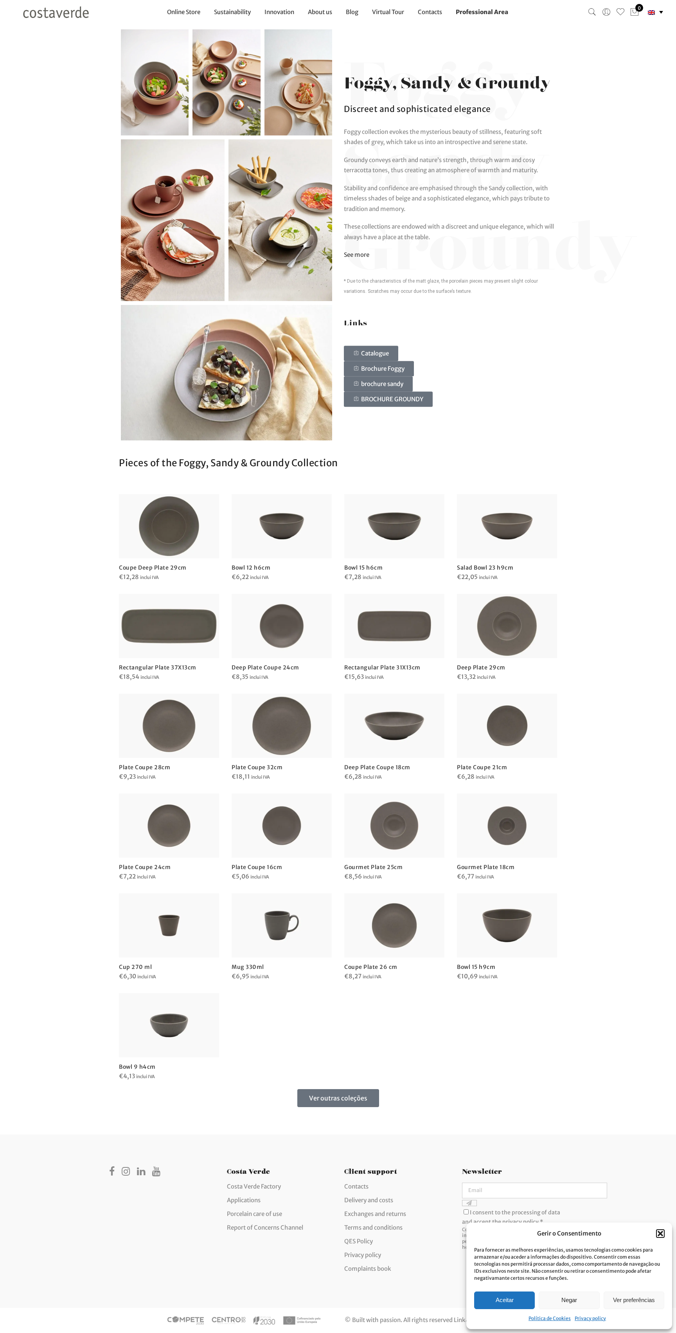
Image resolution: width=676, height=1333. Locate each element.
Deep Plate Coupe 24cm (265, 667)
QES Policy (358, 1241)
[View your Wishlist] (620, 12)
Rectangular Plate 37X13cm (157, 667)
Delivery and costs (368, 1200)
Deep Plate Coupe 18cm (377, 767)
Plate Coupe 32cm (257, 767)
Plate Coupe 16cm (257, 867)
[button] (660, 1233)
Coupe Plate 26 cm (370, 966)
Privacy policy (590, 1318)
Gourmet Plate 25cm (373, 867)
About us (320, 12)
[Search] (592, 12)
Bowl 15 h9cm (476, 966)
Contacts (430, 12)
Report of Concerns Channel (265, 1227)
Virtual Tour (388, 12)
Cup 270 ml (135, 966)
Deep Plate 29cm (481, 667)
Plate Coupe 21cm (482, 767)
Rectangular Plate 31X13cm (382, 667)
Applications (244, 1200)
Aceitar (505, 1300)
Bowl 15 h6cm (363, 567)
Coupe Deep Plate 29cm (153, 567)
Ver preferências (634, 1300)
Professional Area (482, 12)
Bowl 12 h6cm (251, 567)
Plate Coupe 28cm (144, 767)
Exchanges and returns (375, 1214)
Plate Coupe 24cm (145, 867)
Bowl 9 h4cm (137, 1066)
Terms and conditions (373, 1227)
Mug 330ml (248, 966)
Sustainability (232, 12)
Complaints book (367, 1268)
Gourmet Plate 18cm (485, 867)
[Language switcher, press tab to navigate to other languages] (655, 12)
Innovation (279, 12)
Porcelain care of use (254, 1214)
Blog (352, 12)
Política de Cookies (550, 1318)
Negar (569, 1300)
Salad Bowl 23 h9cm (485, 567)
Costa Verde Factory (254, 1186)
